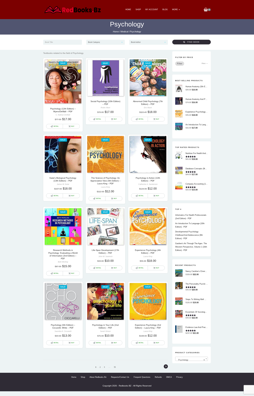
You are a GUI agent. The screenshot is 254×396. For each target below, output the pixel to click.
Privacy (179, 377)
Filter (179, 63)
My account (151, 9)
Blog (165, 9)
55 (115, 367)
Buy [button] (72, 126)
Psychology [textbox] (191, 360)
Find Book (192, 42)
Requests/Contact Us (120, 377)
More (175, 9)
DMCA (169, 377)
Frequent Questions (142, 377)
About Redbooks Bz (98, 377)
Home (128, 9)
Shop (138, 9)
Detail (56, 126)
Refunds (158, 377)
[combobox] (191, 359)
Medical (124, 31)
